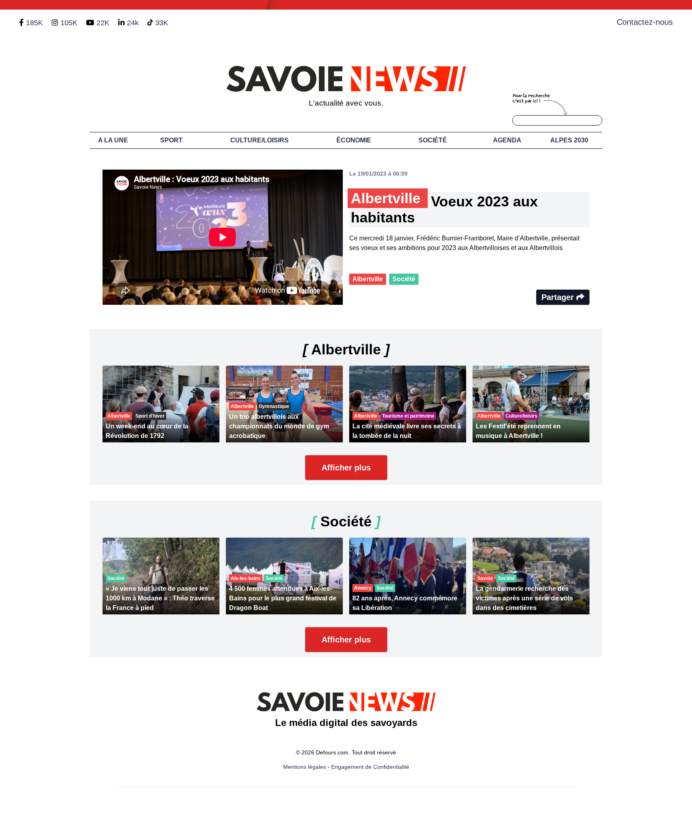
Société (432, 140)
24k (133, 23)
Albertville (367, 279)
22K (103, 23)
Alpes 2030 (569, 140)
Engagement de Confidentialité (370, 767)
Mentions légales (304, 767)
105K (68, 23)
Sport (171, 140)
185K (34, 23)
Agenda (507, 140)
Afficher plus (346, 467)
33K (161, 23)
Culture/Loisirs (259, 140)
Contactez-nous (645, 22)
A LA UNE (113, 140)
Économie (353, 140)
